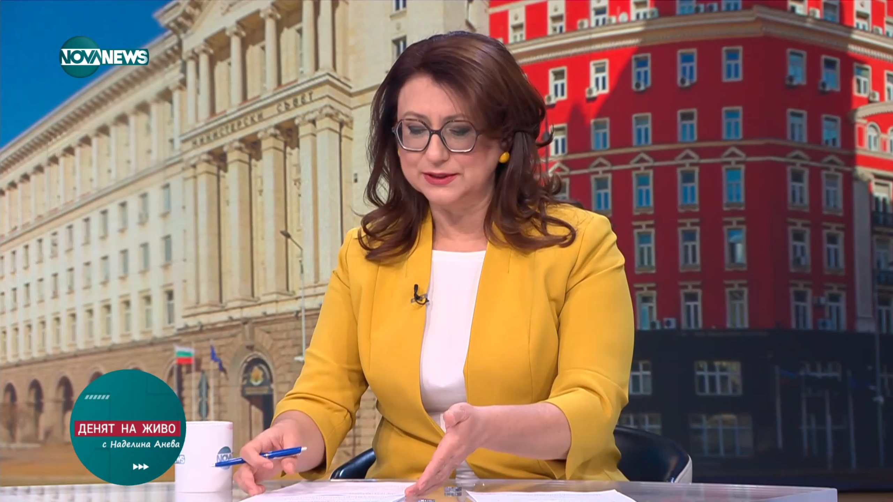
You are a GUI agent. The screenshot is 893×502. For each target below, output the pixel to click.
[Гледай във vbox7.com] (880, 493)
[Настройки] (879, 12)
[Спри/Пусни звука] (26, 493)
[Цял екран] (865, 493)
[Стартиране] (11, 493)
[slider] (21, 483)
